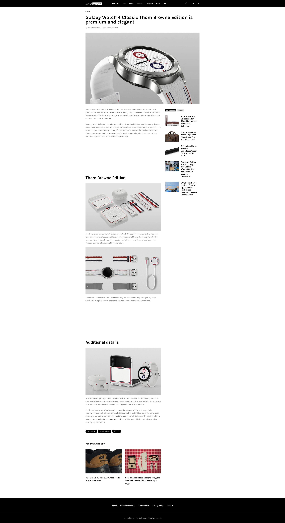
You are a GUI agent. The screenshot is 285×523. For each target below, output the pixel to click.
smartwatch (104, 431)
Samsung (91, 431)
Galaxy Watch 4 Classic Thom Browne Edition (105, 419)
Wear (88, 12)
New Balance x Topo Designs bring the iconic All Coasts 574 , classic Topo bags (142, 481)
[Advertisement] (123, 156)
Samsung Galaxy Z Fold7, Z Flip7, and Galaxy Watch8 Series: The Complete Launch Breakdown (188, 169)
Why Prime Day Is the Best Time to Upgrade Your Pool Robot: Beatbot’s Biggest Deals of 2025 (189, 189)
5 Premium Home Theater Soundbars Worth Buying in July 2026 (189, 151)
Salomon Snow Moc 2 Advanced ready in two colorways (103, 479)
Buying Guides (171, 110)
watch (116, 431)
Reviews (180, 110)
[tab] (170, 110)
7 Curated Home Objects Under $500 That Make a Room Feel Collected (189, 121)
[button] (143, 68)
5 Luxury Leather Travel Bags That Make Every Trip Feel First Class (188, 136)
